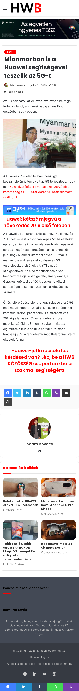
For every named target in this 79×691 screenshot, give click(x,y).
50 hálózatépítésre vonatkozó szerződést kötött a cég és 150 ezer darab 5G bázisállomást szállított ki (37, 192)
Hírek (10, 51)
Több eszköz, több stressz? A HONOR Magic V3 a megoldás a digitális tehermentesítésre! (19, 551)
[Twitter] (17, 393)
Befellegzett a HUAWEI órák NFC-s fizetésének (20, 503)
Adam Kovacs (17, 85)
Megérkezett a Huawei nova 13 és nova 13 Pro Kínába (58, 505)
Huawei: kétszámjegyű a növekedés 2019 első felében (36, 222)
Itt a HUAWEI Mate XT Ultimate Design (56, 546)
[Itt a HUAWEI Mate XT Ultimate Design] (58, 530)
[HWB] (26, 8)
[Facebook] (8, 393)
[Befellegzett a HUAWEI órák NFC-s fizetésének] (20, 487)
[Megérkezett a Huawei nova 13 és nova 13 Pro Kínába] (58, 487)
